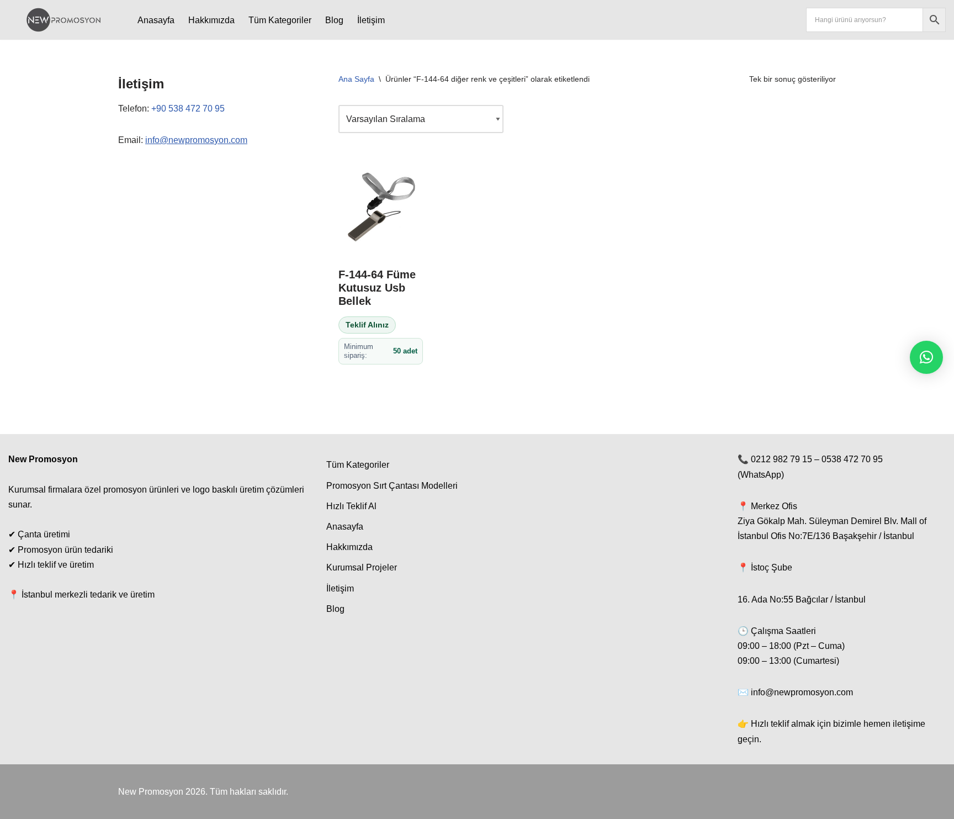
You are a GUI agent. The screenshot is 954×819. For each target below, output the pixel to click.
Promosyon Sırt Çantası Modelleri (392, 485)
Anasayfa (155, 20)
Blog (334, 20)
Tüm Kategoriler (279, 20)
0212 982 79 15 (781, 459)
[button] (926, 357)
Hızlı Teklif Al (351, 506)
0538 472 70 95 (852, 459)
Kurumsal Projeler (361, 567)
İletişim (371, 20)
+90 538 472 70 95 (188, 108)
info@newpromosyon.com (196, 140)
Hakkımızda (211, 20)
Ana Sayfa (356, 79)
